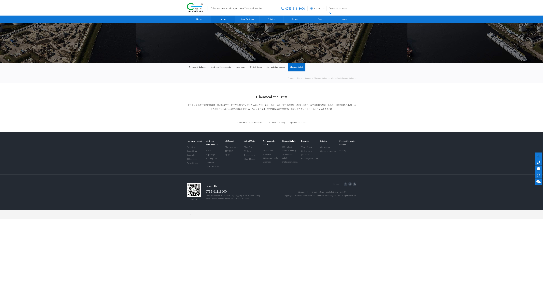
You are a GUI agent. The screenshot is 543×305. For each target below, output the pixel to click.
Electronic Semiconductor (221, 67)
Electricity (305, 141)
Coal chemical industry (276, 122)
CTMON (343, 192)
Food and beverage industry (347, 142)
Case (320, 19)
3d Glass (247, 151)
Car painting (325, 147)
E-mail (314, 192)
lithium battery (193, 159)
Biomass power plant (309, 158)
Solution (271, 19)
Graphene (267, 162)
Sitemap (301, 192)
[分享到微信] (354, 184)
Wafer (208, 151)
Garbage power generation (307, 153)
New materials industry (276, 67)
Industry (342, 151)
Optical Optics (256, 67)
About (223, 19)
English (317, 8)
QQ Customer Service (538, 168)
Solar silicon (192, 151)
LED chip (210, 162)
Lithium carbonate (270, 158)
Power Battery (192, 163)
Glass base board (231, 147)
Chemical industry (297, 67)
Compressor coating (328, 151)
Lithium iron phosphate (268, 152)
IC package (210, 154)
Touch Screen (249, 155)
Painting (323, 141)
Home (199, 19)
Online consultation (538, 175)
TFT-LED (229, 151)
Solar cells (191, 155)
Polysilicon (191, 147)
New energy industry (197, 67)
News (344, 19)
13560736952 (538, 162)
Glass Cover (249, 147)
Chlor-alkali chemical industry (343, 78)
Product (295, 19)
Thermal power (307, 147)
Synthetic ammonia (297, 122)
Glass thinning (249, 159)
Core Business (247, 19)
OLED (227, 155)
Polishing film (211, 158)
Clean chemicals (212, 166)
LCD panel (240, 67)
